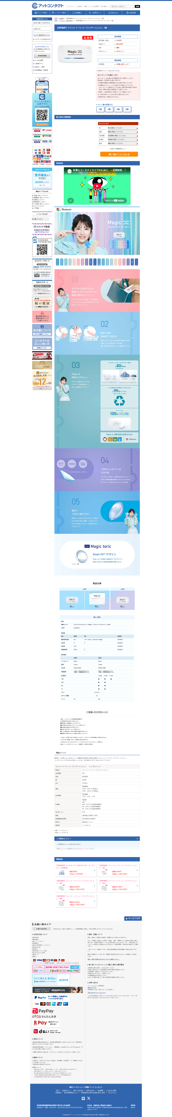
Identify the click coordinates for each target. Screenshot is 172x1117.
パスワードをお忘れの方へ (43, 39)
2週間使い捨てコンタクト (41, 197)
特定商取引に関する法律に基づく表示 (93, 1092)
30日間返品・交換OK (41, 70)
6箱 (118, 109)
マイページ (71, 6)
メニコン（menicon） (66, 20)
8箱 (127, 109)
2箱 (100, 109)
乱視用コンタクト (39, 200)
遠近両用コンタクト (39, 202)
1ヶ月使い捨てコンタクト (41, 204)
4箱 (109, 109)
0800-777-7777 (92, 987)
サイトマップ (112, 1092)
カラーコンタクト (39, 206)
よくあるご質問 (111, 1090)
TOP (55, 18)
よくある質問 (94, 6)
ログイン (81, 849)
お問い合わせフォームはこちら (97, 992)
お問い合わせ (90, 1090)
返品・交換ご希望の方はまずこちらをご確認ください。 (104, 959)
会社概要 (100, 1090)
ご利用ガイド (39, 63)
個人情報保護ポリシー (71, 1092)
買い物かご (104, 6)
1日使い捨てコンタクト (40, 195)
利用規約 (58, 1092)
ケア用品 (36, 208)
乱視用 (61, 18)
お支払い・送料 (82, 6)
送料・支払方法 (78, 1090)
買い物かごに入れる (119, 154)
